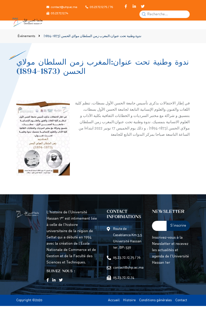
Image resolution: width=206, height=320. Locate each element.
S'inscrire (178, 226)
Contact (181, 300)
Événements (27, 36)
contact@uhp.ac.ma (64, 7)
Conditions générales (155, 300)
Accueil (114, 300)
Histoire (129, 300)
